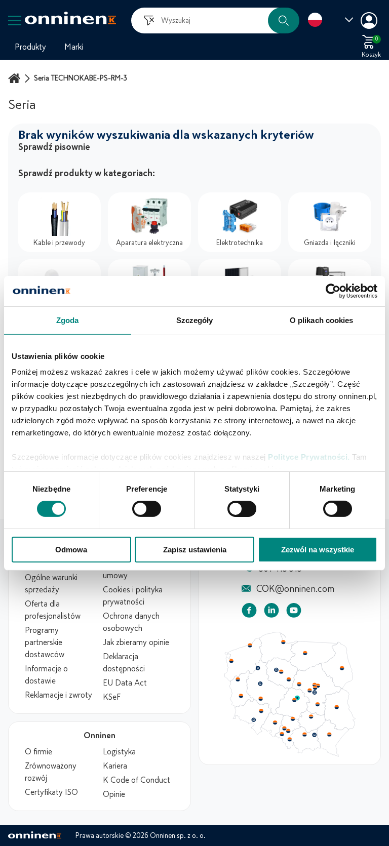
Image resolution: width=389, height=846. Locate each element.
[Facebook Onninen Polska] (249, 612)
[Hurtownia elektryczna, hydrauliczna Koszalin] (250, 645)
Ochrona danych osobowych (131, 622)
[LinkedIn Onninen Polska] (271, 612)
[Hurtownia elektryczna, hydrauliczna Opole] (275, 722)
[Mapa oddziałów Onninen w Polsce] (290, 754)
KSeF (112, 697)
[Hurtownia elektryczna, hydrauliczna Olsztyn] (304, 653)
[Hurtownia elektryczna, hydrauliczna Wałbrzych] (253, 719)
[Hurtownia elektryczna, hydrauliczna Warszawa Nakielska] (314, 684)
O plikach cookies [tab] (322, 319)
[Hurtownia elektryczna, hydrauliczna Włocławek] (288, 679)
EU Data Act (125, 683)
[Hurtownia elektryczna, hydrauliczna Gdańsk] (283, 641)
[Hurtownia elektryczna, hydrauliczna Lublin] (336, 706)
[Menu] (14, 20)
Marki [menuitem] (73, 47)
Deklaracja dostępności (124, 663)
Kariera (115, 766)
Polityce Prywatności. (309, 457)
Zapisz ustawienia (194, 549)
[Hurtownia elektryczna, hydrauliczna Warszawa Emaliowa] (315, 687)
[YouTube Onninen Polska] (293, 612)
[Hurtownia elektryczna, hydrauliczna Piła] (257, 668)
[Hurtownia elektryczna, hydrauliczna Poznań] (260, 683)
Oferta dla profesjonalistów (53, 610)
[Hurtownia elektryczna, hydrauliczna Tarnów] (314, 735)
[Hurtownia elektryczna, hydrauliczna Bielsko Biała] (289, 739)
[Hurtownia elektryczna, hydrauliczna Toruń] (281, 671)
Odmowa (71, 549)
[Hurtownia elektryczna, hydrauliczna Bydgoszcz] (276, 669)
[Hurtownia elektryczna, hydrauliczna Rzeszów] (329, 734)
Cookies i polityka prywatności (133, 596)
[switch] (146, 509)
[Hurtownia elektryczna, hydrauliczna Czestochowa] (292, 718)
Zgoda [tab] (67, 319)
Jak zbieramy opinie (136, 642)
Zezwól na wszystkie (317, 549)
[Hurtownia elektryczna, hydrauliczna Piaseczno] (314, 692)
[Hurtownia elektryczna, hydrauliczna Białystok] (341, 668)
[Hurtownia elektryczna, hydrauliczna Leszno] (260, 698)
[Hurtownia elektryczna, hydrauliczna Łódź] (294, 700)
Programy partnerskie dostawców (44, 642)
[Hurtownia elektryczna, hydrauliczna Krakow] (304, 734)
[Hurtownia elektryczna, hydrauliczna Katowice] (288, 731)
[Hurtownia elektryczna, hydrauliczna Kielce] (311, 716)
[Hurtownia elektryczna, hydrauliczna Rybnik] (282, 733)
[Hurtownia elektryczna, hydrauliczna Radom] (317, 704)
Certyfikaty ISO (51, 792)
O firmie (38, 752)
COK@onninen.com (295, 588)
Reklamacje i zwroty (58, 695)
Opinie (114, 794)
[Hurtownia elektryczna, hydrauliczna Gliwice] (284, 728)
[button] (283, 20)
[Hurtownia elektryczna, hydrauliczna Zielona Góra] (240, 696)
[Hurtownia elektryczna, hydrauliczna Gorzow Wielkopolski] (237, 679)
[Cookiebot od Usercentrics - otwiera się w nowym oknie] (333, 290)
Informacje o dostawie (46, 675)
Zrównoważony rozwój (50, 772)
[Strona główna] (15, 78)
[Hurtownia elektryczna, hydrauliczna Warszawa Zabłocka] (318, 685)
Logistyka (119, 752)
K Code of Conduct (136, 780)
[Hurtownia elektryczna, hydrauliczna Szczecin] (231, 661)
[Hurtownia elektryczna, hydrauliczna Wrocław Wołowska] (260, 711)
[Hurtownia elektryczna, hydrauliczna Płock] (299, 684)
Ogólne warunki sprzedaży (51, 584)
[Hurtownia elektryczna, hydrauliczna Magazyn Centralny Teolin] (297, 698)
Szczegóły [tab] (194, 319)
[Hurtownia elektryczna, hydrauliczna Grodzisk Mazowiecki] (310, 690)
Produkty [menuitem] (30, 47)
